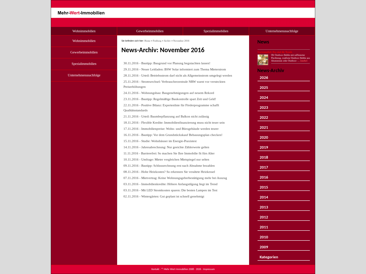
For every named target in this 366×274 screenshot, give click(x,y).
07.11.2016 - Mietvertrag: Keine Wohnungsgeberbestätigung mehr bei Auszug (175, 178)
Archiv (167, 40)
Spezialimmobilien (216, 31)
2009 (264, 245)
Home (147, 40)
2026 (264, 76)
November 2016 (181, 40)
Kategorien (269, 255)
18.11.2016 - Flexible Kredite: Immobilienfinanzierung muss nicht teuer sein (174, 122)
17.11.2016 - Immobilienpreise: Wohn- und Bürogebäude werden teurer (171, 128)
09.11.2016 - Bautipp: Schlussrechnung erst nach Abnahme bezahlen (169, 165)
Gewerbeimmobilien (150, 31)
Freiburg (157, 40)
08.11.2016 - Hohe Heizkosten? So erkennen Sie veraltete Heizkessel (169, 171)
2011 (264, 225)
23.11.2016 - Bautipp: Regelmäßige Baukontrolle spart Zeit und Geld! (169, 99)
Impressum (209, 269)
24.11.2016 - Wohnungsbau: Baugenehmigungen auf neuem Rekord (168, 93)
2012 (264, 215)
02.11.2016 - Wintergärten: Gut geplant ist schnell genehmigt (163, 196)
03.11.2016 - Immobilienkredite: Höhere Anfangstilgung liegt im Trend (170, 184)
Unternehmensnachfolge (282, 31)
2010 (264, 235)
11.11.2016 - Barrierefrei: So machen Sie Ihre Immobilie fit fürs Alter (169, 153)
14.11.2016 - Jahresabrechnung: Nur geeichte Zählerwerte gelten (166, 147)
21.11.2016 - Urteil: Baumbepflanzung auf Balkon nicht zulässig (166, 116)
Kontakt (155, 269)
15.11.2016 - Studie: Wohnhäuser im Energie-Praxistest (160, 141)
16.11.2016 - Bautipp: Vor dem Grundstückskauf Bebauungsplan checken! (172, 135)
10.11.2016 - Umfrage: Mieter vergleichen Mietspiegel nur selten (166, 159)
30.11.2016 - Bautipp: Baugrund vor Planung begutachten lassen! (166, 63)
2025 (264, 86)
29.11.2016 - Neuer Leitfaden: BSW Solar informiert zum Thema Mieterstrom (174, 69)
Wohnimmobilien (84, 31)
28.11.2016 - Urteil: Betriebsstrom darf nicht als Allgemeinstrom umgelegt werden (177, 75)
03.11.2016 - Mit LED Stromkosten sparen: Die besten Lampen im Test (170, 190)
